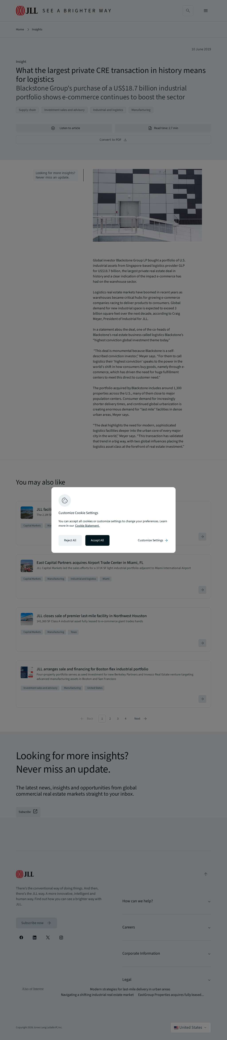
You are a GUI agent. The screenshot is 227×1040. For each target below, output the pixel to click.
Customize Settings (153, 540)
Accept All (97, 540)
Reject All (70, 540)
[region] (113, 520)
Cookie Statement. (87, 526)
